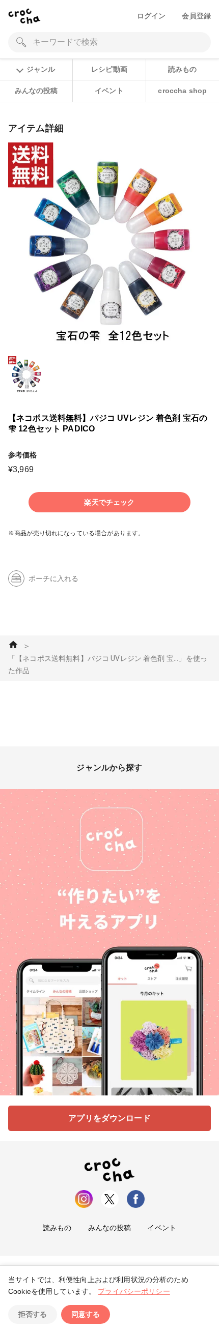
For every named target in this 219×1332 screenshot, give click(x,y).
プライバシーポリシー (134, 1291)
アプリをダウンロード (109, 1118)
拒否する (32, 1314)
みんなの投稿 (36, 90)
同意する (85, 1314)
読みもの (182, 69)
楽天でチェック (109, 502)
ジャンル (40, 69)
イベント (109, 90)
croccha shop (182, 90)
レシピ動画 (109, 69)
